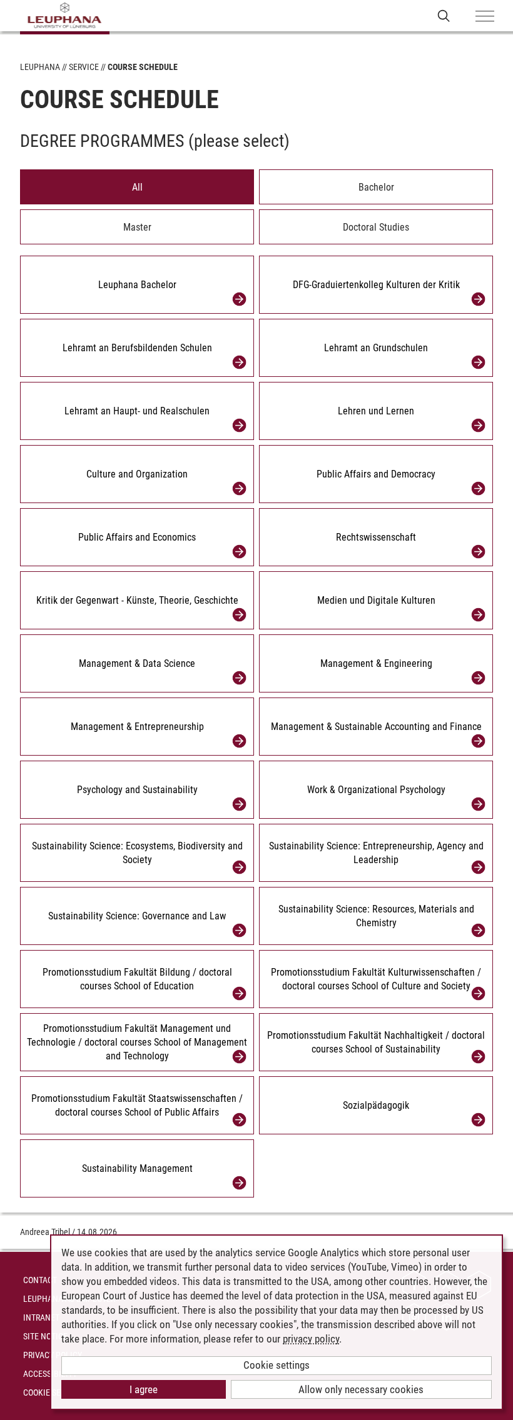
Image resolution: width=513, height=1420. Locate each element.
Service (84, 67)
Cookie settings (276, 1365)
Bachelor (376, 187)
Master (137, 227)
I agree (144, 1389)
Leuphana (40, 67)
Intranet (41, 1317)
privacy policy (311, 1338)
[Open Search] (444, 15)
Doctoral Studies (376, 227)
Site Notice (45, 1336)
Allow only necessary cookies (361, 1389)
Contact (40, 1280)
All (137, 187)
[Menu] (484, 16)
